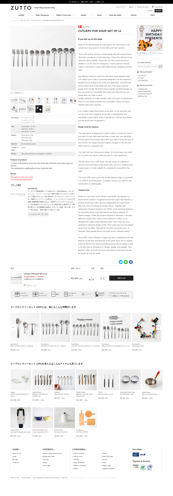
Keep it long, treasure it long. (44, 8)
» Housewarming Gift (144, 94)
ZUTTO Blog (46, 465)
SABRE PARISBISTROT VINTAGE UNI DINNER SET (40, 394)
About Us (64, 477)
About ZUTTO (121, 7)
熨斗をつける (32, 285)
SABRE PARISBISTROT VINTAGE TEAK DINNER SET (84, 394)
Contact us (16, 462)
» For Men (140, 78)
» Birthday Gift (142, 96)
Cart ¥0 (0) (158, 7)
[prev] (13, 327)
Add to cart (121, 278)
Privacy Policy (26, 477)
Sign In (131, 7)
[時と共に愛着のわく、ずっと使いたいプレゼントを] (149, 25)
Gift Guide (46, 459)
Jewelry (83, 15)
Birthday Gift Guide (48, 456)
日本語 (150, 11)
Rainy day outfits (115, 15)
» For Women (141, 76)
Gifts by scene (25, 20)
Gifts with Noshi (36, 20)
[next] (158, 327)
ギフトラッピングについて (118, 293)
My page (15, 459)
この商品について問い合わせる (120, 296)
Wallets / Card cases (63, 15)
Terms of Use (15, 477)
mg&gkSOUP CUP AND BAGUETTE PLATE (20, 394)
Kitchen (133, 15)
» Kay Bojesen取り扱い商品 (38, 214)
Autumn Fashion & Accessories (52, 453)
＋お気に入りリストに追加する (33, 279)
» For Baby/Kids (142, 80)
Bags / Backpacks (42, 15)
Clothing (21, 15)
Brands (45, 462)
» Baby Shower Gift (143, 91)
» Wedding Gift (142, 89)
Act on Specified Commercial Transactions (46, 477)
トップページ (15, 20)
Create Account (142, 7)
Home (152, 15)
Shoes (99, 15)
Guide (14, 456)
